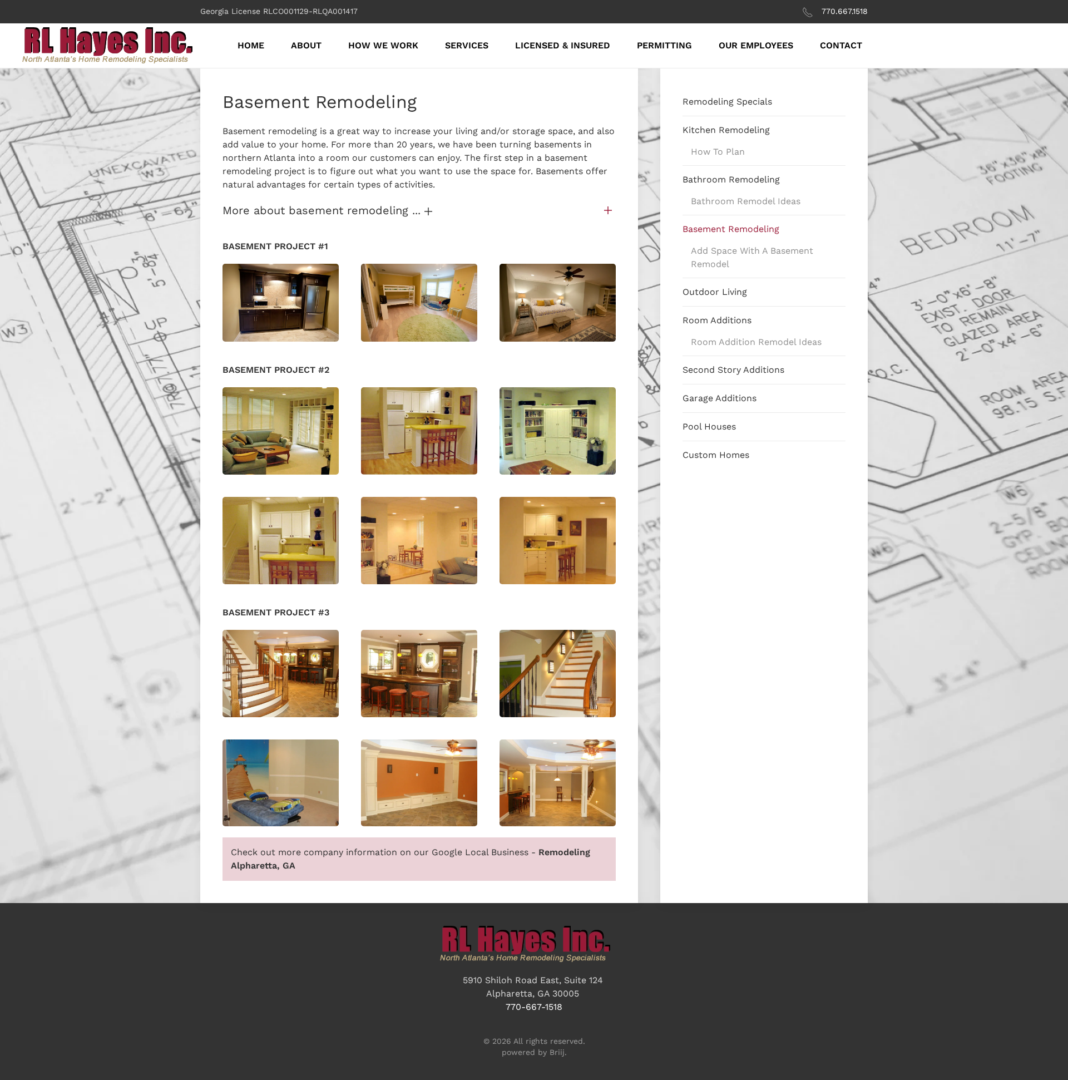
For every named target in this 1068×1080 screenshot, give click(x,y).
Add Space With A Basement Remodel (752, 257)
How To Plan (718, 151)
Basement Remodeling (731, 229)
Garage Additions (719, 398)
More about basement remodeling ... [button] (323, 210)
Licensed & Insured (562, 45)
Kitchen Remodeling (726, 130)
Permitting (664, 45)
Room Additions (717, 320)
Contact (841, 45)
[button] (280, 302)
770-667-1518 (534, 1007)
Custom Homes (716, 455)
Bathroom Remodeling (731, 179)
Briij (557, 1052)
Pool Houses (709, 426)
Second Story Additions (733, 369)
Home (251, 45)
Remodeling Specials (727, 101)
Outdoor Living (715, 292)
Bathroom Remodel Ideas (745, 201)
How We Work (383, 45)
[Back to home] (116, 45)
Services (466, 45)
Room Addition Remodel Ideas (756, 342)
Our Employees (756, 45)
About (306, 45)
